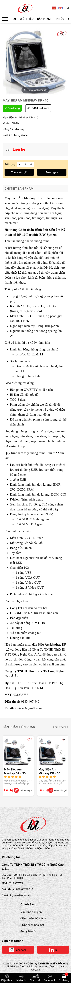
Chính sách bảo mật (32, 924)
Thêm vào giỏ (19, 172)
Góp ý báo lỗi (28, 931)
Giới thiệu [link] (26, 18)
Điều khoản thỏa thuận (33, 918)
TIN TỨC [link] (59, 18)
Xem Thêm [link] (60, 727)
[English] (60, 8)
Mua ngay (52, 172)
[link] (14, 18)
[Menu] (5, 19)
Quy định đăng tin (31, 911)
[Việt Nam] (54, 8)
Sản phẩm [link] (44, 18)
